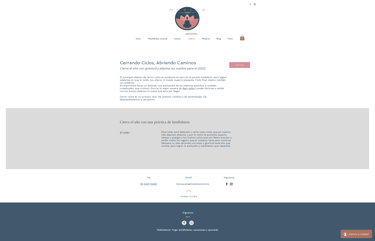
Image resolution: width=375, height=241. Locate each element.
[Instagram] (231, 184)
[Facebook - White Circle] (184, 223)
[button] (242, 37)
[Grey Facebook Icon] (250, 4)
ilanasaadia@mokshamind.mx (192, 184)
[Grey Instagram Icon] (254, 4)
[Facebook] (227, 184)
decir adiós (188, 88)
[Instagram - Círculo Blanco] (191, 223)
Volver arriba (188, 196)
